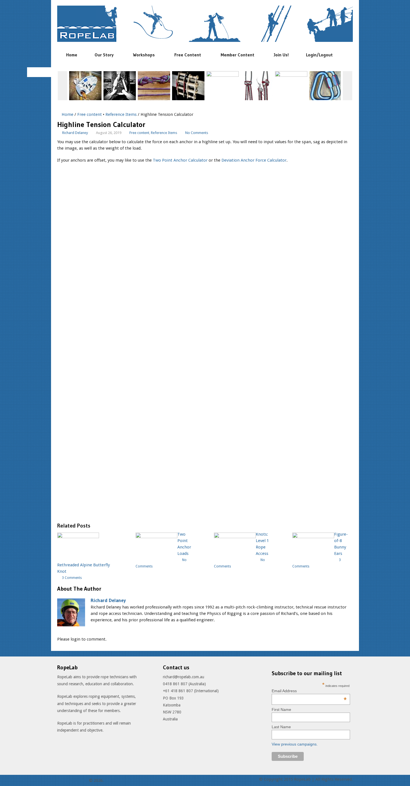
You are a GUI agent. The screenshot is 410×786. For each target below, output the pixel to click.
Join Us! (281, 54)
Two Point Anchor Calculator (180, 160)
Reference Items (121, 114)
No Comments (196, 133)
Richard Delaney (75, 133)
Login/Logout (319, 54)
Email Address (309, 691)
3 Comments (72, 578)
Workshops (144, 54)
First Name (281, 709)
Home (71, 54)
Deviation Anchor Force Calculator (253, 160)
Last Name (281, 727)
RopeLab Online (72, 780)
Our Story (104, 54)
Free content (89, 114)
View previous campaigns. (295, 744)
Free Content (187, 54)
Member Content (237, 54)
